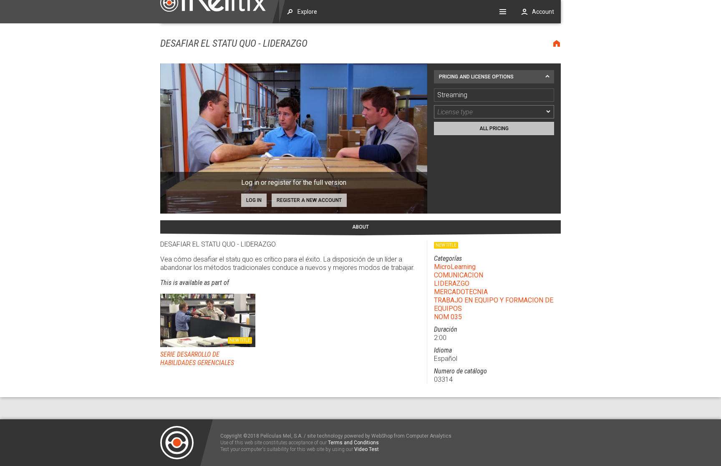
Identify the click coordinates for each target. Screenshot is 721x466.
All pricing (494, 128)
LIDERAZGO (451, 283)
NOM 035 (448, 317)
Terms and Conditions (353, 443)
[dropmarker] (548, 111)
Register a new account (309, 200)
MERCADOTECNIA (461, 292)
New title (239, 340)
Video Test (366, 449)
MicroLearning (455, 267)
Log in (254, 200)
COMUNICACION (458, 275)
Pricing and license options (476, 77)
